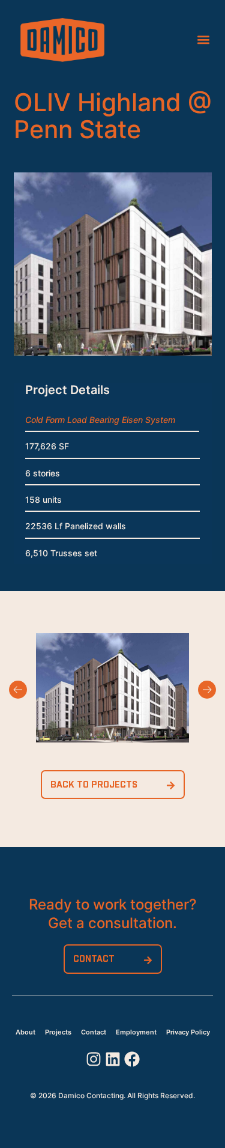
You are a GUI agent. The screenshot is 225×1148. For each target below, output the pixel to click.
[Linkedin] (113, 1059)
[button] (203, 40)
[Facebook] (132, 1059)
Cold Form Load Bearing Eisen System (100, 420)
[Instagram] (93, 1059)
